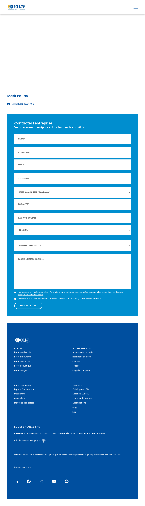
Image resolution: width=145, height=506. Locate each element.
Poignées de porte (81, 370)
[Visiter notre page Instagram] (41, 481)
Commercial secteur (82, 398)
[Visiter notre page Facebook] (29, 481)
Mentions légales (84, 455)
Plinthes (76, 361)
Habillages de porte (81, 356)
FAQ (74, 412)
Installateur (19, 393)
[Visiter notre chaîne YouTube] (54, 481)
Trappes (76, 366)
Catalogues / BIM (80, 389)
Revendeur (19, 398)
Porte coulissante (22, 352)
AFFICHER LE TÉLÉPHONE (23, 104)
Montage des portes (24, 403)
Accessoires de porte (82, 352)
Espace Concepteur (24, 389)
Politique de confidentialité (62, 455)
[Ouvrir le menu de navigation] (136, 7)
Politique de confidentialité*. (30, 294)
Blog (74, 407)
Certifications (79, 403)
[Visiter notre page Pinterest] (67, 481)
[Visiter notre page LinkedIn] (16, 481)
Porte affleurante (22, 356)
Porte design (20, 370)
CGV (119, 455)
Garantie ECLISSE (80, 393)
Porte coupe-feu (22, 361)
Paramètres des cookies (104, 455)
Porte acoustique (22, 366)
